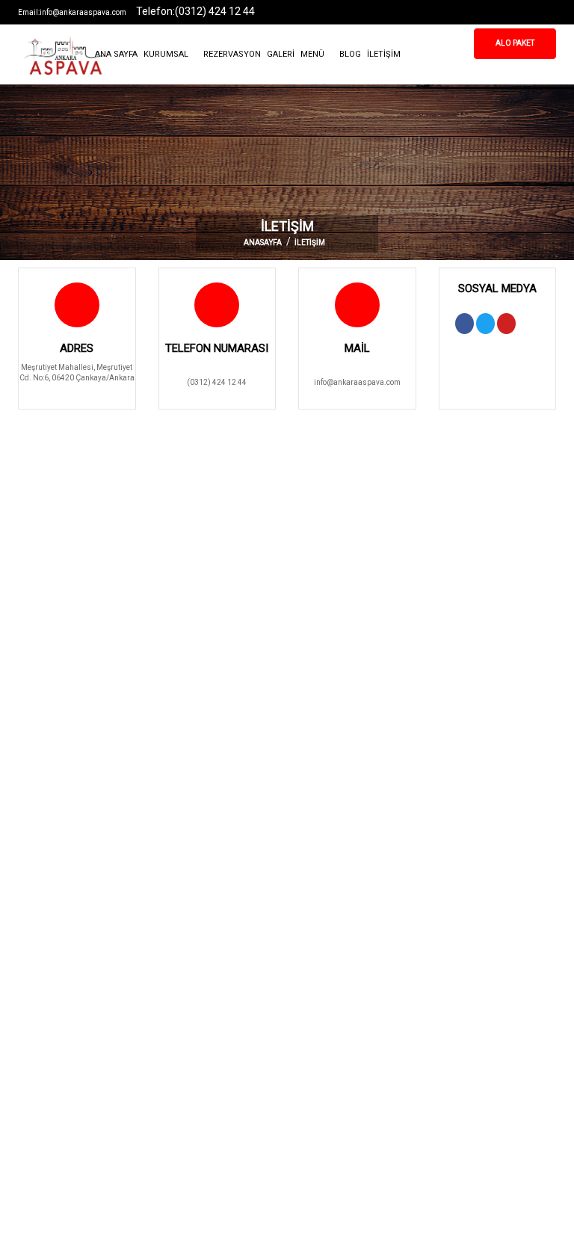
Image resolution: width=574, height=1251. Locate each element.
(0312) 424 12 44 (217, 382)
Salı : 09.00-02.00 (328, 978)
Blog (350, 54)
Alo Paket (515, 43)
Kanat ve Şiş (179, 952)
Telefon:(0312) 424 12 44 (195, 11)
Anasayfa (263, 242)
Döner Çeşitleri (43, 978)
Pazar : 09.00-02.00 (332, 1105)
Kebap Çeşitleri (44, 1029)
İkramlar (173, 1054)
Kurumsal (167, 54)
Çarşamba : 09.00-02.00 (340, 1003)
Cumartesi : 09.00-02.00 (340, 1079)
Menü (313, 54)
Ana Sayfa (116, 54)
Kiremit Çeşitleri (185, 978)
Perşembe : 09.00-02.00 (338, 1029)
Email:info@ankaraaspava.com (72, 12)
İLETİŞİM (384, 54)
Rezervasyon (232, 54)
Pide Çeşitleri (40, 1003)
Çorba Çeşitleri (183, 1003)
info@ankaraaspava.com (357, 382)
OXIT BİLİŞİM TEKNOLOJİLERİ (353, 1226)
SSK (24, 952)
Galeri (280, 54)
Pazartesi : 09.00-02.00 (338, 952)
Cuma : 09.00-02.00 (332, 1054)
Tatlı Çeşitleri (180, 1029)
